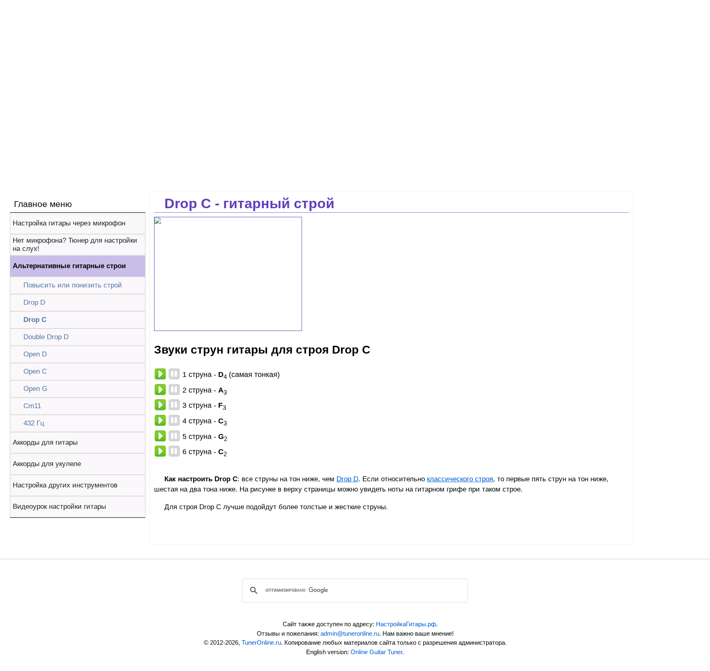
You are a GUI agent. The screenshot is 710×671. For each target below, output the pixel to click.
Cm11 (32, 406)
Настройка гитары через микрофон (69, 223)
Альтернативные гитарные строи (69, 266)
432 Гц (33, 423)
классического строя (460, 479)
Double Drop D (46, 337)
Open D (35, 354)
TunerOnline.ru (261, 642)
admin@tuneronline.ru (349, 633)
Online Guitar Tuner (376, 651)
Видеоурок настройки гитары (59, 506)
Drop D (34, 302)
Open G (35, 389)
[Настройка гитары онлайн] (105, 16)
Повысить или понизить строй (72, 285)
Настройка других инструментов (65, 485)
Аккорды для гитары (45, 442)
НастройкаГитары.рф (406, 623)
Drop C (34, 320)
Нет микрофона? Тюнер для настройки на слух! (75, 245)
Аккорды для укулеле (47, 464)
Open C (35, 371)
